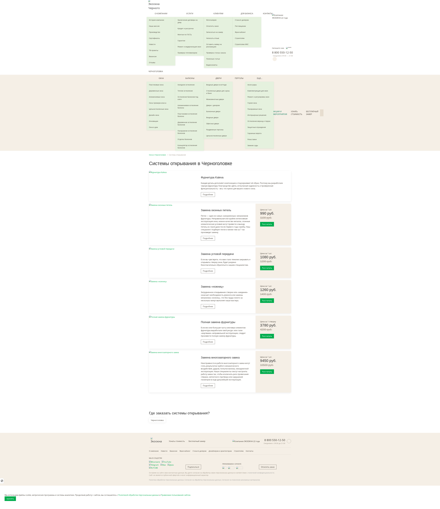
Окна (161, 78)
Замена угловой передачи (217, 253)
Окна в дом (153, 127)
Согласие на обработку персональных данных (202, 480)
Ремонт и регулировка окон (258, 97)
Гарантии (181, 41)
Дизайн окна (154, 115)
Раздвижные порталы (214, 130)
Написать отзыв (212, 38)
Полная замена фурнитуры (218, 322)
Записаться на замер (214, 32)
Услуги (189, 13)
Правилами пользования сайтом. (176, 495)
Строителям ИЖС (242, 44)
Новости (152, 44)
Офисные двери (212, 123)
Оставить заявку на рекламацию (214, 45)
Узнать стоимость (296, 112)
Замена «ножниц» (212, 286)
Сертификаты (154, 38)
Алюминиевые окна (157, 97)
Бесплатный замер (312, 112)
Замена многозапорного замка (220, 357)
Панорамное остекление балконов (187, 132)
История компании (156, 20)
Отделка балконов (185, 139)
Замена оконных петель (216, 210)
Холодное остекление (186, 85)
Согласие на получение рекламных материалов (241, 480)
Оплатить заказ (212, 26)
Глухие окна (252, 103)
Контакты (268, 13)
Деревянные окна (156, 91)
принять (10, 498)
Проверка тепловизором (187, 53)
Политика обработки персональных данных (166, 480)
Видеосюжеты (211, 65)
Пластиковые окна (156, 85)
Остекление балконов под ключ (188, 98)
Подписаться (193, 467)
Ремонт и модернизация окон (189, 47)
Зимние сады (253, 145)
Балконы (189, 78)
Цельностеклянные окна (158, 109)
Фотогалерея (211, 20)
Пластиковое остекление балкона (187, 115)
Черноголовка (155, 71)
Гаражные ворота (254, 133)
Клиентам (218, 13)
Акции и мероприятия (280, 112)
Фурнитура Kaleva (212, 177)
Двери (218, 78)
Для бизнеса (247, 13)
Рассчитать (267, 224)
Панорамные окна (255, 109)
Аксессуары (252, 85)
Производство (154, 32)
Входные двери (212, 117)
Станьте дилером (242, 20)
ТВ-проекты (153, 50)
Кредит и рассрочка (186, 28)
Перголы (239, 78)
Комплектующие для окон (258, 91)
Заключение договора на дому (188, 21)
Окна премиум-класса (157, 103)
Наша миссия (154, 26)
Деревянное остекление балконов (187, 123)
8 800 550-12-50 (282, 52)
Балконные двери (213, 111)
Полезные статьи (213, 59)
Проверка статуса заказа (216, 53)
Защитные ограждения (257, 127)
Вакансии (153, 56)
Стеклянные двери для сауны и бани (218, 92)
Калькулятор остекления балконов (187, 146)
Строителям (239, 38)
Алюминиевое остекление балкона (188, 106)
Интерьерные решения (257, 115)
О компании (161, 13)
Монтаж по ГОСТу (185, 34)
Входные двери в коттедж (216, 85)
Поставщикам (240, 26)
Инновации (153, 121)
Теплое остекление (185, 91)
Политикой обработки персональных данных (138, 495)
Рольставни (252, 139)
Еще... (259, 78)
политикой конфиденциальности (261, 473)
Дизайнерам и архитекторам (220, 451)
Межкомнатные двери (215, 99)
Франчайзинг (240, 32)
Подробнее (208, 194)
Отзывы (152, 62)
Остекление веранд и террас (259, 121)
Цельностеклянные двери (216, 136)
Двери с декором (213, 105)
